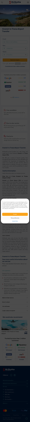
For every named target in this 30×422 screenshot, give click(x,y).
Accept (15, 214)
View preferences (15, 218)
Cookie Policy (15, 221)
